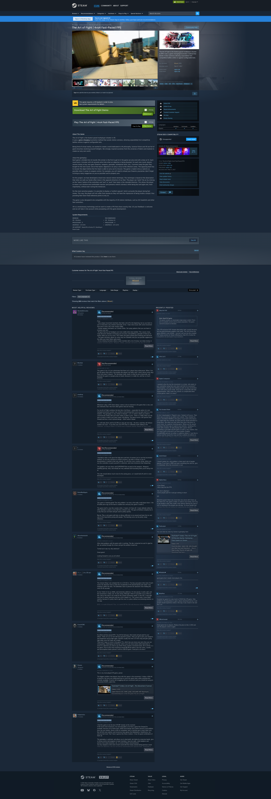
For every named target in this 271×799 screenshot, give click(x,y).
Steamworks (133, 787)
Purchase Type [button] (90, 290)
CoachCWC (81, 624)
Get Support (184, 787)
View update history (165, 176)
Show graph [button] (192, 290)
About (116, 6)
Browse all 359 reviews (113, 767)
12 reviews (80, 396)
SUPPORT (124, 6)
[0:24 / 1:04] (115, 55)
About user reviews (181, 272)
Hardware (151, 787)
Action (161, 83)
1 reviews (79, 365)
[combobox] (172, 13)
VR (170, 83)
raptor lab (177, 69)
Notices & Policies (167, 787)
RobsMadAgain (82, 492)
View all (196, 250)
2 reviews (79, 669)
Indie (166, 83)
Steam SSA (133, 783)
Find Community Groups (167, 185)
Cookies (164, 790)
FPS (173, 83)
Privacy (164, 780)
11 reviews (80, 449)
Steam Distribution (135, 790)
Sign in (76, 92)
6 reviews (79, 574)
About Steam (134, 780)
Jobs (149, 783)
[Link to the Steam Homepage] (79, 7)
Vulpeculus (81, 714)
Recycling (151, 790)
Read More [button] (149, 346)
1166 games (80, 313)
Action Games (83, 25)
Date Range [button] (114, 290)
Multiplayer (186, 83)
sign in (187, 2)
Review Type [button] (77, 290)
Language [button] (103, 290)
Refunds (164, 794)
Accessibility (166, 783)
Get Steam (183, 780)
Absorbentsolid (82, 535)
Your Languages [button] (83, 296)
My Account (183, 790)
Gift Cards (133, 794)
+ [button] (191, 83)
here (105, 256)
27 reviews (80, 716)
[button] (75, 13)
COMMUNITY (106, 6)
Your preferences (194, 272)
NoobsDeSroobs (82, 311)
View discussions (165, 182)
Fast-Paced (179, 83)
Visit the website (165, 173)
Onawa (79, 665)
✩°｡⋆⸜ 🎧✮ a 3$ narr (84, 572)
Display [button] (135, 290)
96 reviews (80, 314)
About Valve (151, 780)
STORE (97, 6)
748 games (80, 667)
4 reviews (79, 494)
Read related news (165, 179)
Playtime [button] (125, 290)
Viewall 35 (193, 151)
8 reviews (79, 537)
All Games (75, 25)
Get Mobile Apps (185, 783)
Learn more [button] (191, 139)
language (194, 2)
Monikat (80, 363)
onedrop (80, 394)
